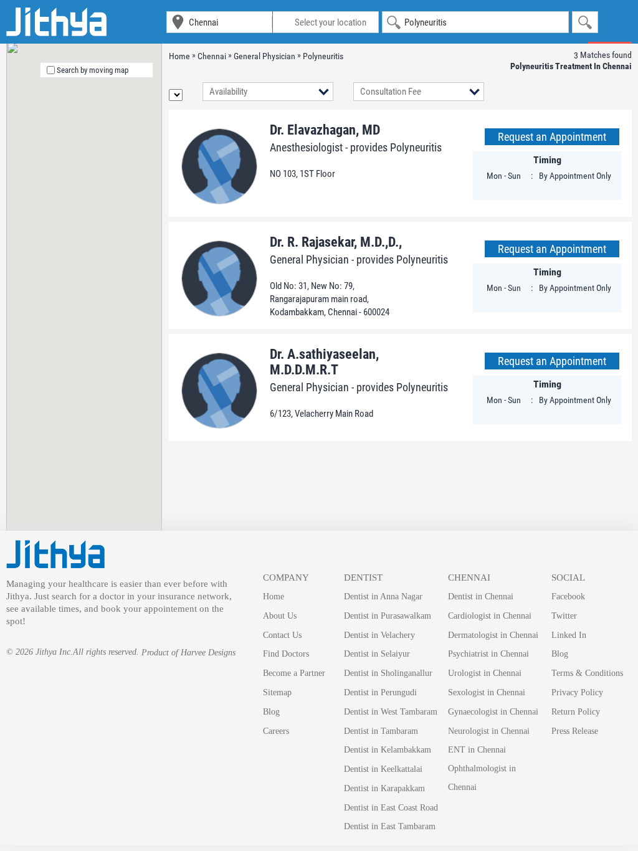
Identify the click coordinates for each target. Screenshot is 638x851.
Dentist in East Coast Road (391, 807)
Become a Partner (294, 673)
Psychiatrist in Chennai (488, 653)
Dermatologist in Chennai (493, 635)
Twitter (564, 615)
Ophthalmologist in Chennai (482, 778)
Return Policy (575, 711)
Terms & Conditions (587, 673)
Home (273, 596)
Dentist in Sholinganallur (388, 673)
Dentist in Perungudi (380, 692)
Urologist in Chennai (484, 673)
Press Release (574, 731)
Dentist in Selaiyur (377, 653)
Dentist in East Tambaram (390, 826)
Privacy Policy (577, 692)
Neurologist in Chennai (489, 731)
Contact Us (282, 635)
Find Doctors (286, 653)
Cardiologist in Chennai (489, 615)
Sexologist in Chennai (486, 692)
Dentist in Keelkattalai (383, 769)
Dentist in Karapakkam (384, 788)
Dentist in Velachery (379, 635)
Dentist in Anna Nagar (383, 596)
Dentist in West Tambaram (390, 711)
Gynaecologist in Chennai (493, 711)
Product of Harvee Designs (188, 652)
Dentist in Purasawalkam (387, 615)
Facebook (568, 596)
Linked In (568, 635)
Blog (271, 711)
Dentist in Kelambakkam (387, 749)
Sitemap (277, 692)
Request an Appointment (552, 136)
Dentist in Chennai (480, 596)
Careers (276, 731)
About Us (280, 615)
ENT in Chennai (477, 749)
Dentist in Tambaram (381, 731)
